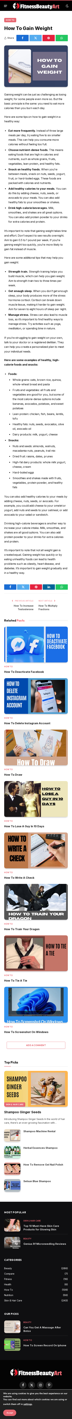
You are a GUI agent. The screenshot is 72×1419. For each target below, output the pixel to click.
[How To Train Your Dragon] (36, 902)
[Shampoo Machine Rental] (12, 1135)
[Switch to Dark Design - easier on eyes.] (67, 6)
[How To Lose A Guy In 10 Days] (36, 799)
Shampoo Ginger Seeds (22, 1112)
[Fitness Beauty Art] (36, 6)
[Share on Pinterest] (49, 38)
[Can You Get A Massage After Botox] (12, 1326)
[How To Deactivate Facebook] (36, 644)
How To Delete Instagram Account (27, 723)
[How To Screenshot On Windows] (36, 1005)
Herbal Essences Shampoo (40, 1147)
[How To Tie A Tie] (36, 953)
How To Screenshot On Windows (26, 1032)
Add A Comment (36, 1045)
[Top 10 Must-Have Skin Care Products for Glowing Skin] (12, 1225)
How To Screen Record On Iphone (44, 1345)
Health (7, 1284)
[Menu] (5, 6)
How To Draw (13, 774)
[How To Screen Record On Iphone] (12, 1344)
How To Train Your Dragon (22, 929)
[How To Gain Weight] (36, 66)
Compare (9, 1273)
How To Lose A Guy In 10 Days (24, 826)
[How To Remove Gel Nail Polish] (12, 1169)
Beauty (8, 1268)
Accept (10, 1412)
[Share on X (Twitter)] (35, 38)
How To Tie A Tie (15, 980)
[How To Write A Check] (36, 850)
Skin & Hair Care (15, 1104)
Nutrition (8, 1295)
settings (27, 1404)
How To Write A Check (19, 877)
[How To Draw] (36, 747)
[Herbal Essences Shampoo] (12, 1152)
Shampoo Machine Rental (39, 1131)
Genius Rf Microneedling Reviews (44, 1243)
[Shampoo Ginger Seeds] (36, 1089)
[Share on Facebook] (22, 38)
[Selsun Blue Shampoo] (12, 1185)
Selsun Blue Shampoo (37, 1181)
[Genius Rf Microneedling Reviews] (12, 1243)
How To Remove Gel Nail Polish (43, 1164)
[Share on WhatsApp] (62, 38)
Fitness (8, 1279)
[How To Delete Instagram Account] (36, 696)
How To (10, 20)
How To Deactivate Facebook (24, 671)
